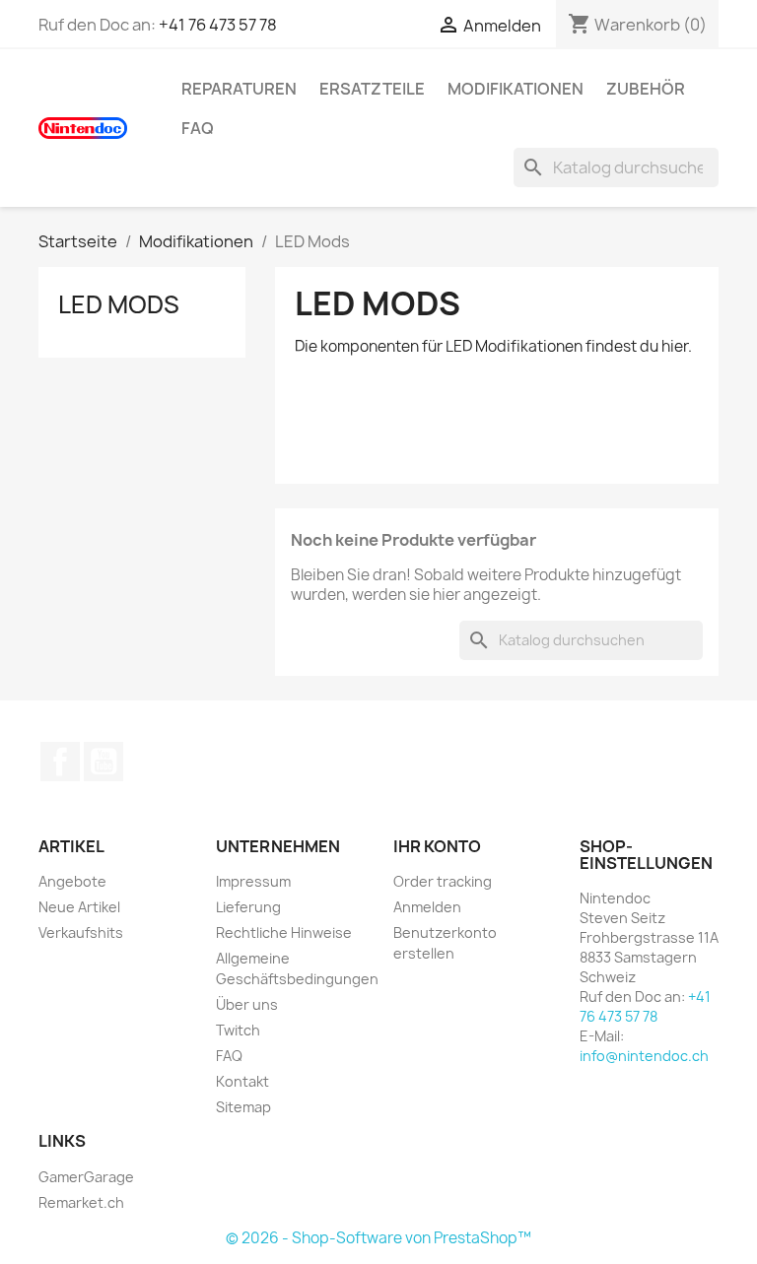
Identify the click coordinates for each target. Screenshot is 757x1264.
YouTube (103, 761)
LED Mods (118, 304)
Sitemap (243, 1107)
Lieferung (248, 907)
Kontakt (242, 1081)
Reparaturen (239, 89)
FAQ (197, 128)
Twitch (238, 1030)
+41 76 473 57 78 (218, 24)
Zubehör (645, 89)
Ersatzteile (372, 89)
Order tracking (442, 881)
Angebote (72, 881)
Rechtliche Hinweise (284, 932)
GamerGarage (86, 1176)
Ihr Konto (437, 846)
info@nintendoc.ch (644, 1055)
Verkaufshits (80, 932)
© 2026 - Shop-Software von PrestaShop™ (378, 1238)
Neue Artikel (79, 907)
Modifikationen (515, 89)
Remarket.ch (81, 1202)
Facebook (60, 761)
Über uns (247, 1004)
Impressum (253, 881)
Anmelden (427, 907)
